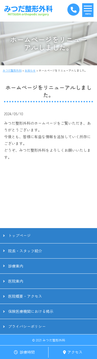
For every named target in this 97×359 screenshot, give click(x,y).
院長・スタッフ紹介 (25, 250)
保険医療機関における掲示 (30, 311)
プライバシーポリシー (27, 326)
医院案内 (15, 281)
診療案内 (15, 266)
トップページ (19, 235)
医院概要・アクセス (25, 296)
